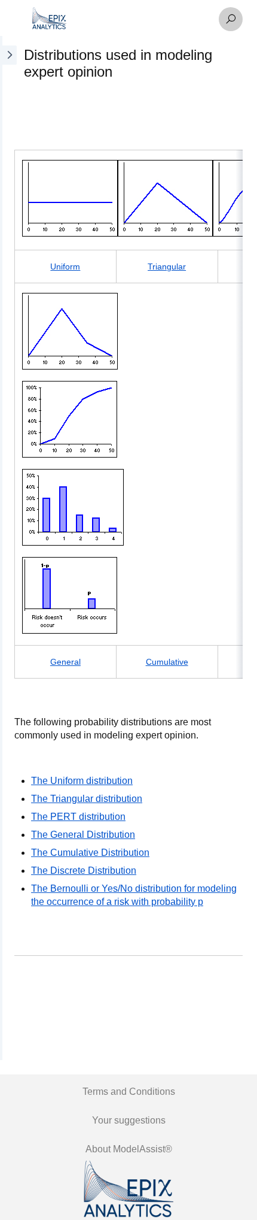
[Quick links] (120, 19)
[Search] (231, 19)
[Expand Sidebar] (8, 548)
